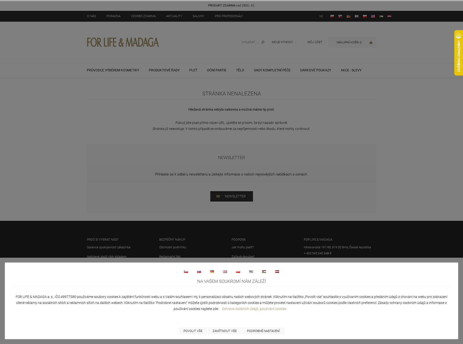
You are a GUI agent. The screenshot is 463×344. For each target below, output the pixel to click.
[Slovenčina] (199, 271)
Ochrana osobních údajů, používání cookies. (254, 309)
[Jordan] (264, 271)
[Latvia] (277, 271)
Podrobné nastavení (263, 331)
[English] (225, 271)
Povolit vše (193, 331)
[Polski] (238, 271)
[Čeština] (186, 271)
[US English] (251, 271)
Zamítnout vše (225, 331)
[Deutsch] (212, 271)
